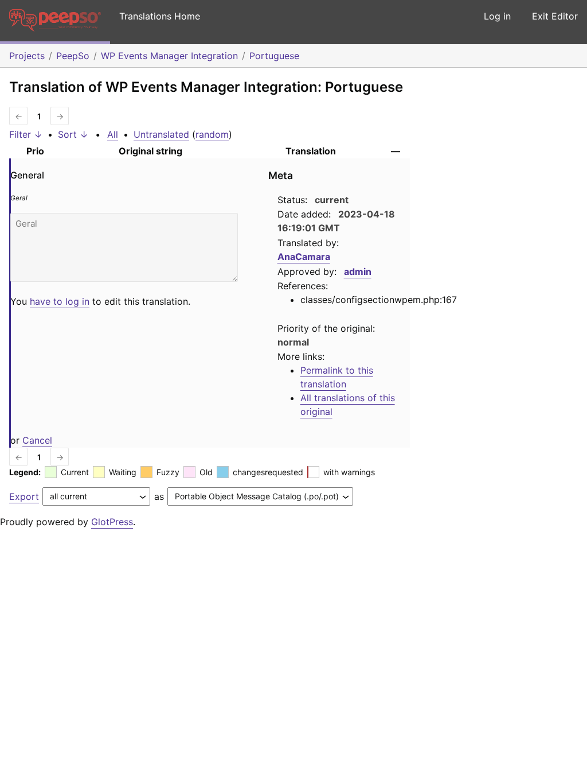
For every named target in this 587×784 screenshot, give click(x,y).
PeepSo (72, 55)
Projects (27, 55)
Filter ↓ (25, 134)
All (112, 134)
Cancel (37, 440)
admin (357, 271)
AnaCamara (303, 256)
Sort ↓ (73, 134)
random (212, 134)
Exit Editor (555, 16)
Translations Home (159, 16)
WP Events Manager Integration (169, 55)
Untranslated (161, 134)
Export (24, 496)
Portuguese (274, 55)
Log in (497, 16)
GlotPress (112, 521)
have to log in (59, 301)
